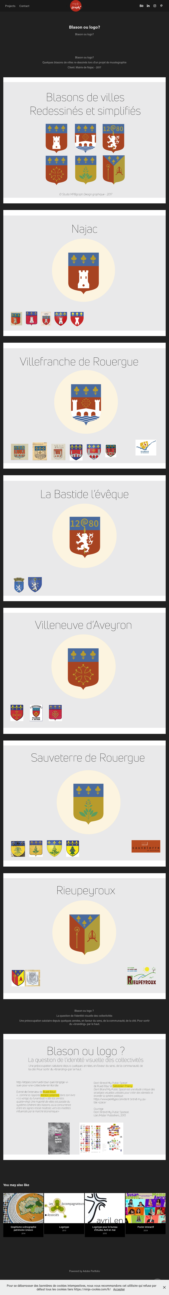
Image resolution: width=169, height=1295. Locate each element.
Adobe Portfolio (91, 1271)
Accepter (119, 1289)
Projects (10, 6)
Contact (24, 6)
